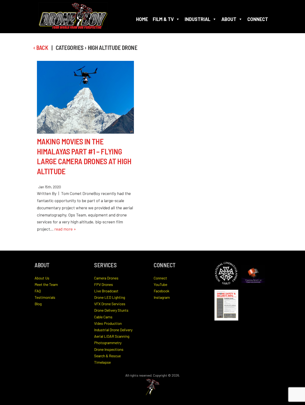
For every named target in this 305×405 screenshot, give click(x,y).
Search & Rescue (107, 355)
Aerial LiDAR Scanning (111, 336)
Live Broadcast (106, 291)
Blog (38, 303)
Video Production (108, 323)
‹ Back (40, 47)
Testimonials (45, 297)
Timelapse (102, 362)
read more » (65, 228)
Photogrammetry (108, 342)
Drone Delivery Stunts (111, 310)
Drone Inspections (108, 349)
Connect (257, 19)
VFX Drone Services (109, 303)
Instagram (162, 297)
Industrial (197, 19)
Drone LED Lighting (109, 297)
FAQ (38, 291)
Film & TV (163, 19)
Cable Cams (103, 317)
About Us (42, 278)
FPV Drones (103, 284)
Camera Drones (106, 278)
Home (142, 19)
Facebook (161, 291)
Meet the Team (46, 284)
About (228, 19)
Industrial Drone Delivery (113, 329)
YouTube (160, 284)
